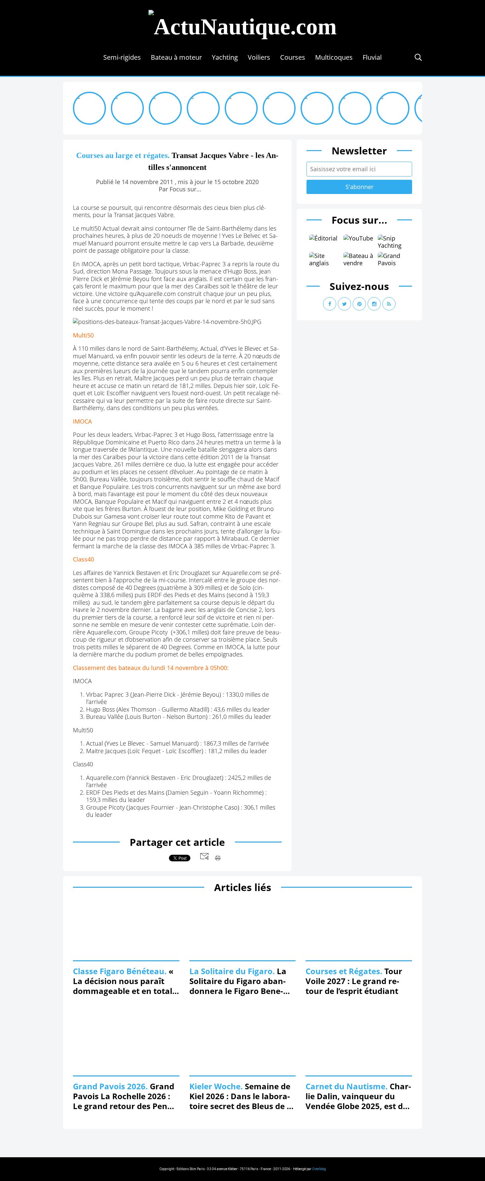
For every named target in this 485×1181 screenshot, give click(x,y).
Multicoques (334, 57)
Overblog (319, 1169)
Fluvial (372, 57)
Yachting (225, 57)
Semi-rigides (122, 57)
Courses (292, 57)
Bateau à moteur (176, 57)
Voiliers (259, 57)
